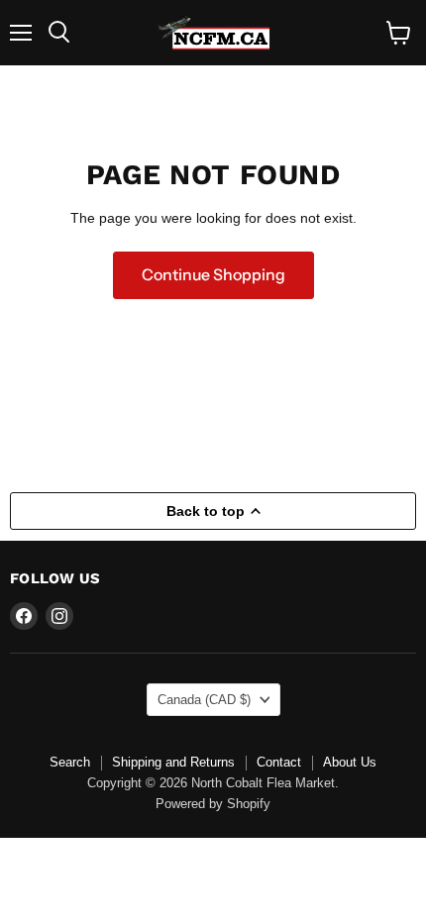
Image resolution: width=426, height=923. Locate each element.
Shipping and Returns (173, 762)
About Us (349, 762)
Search (70, 762)
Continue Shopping (213, 274)
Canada (204, 699)
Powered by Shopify (213, 803)
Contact (279, 762)
